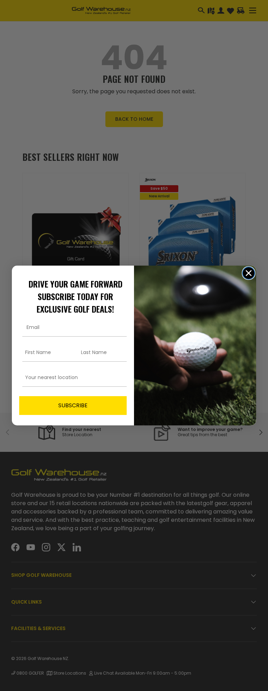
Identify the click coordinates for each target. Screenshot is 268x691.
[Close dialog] (249, 273)
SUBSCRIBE (73, 405)
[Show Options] (120, 377)
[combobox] (71, 377)
